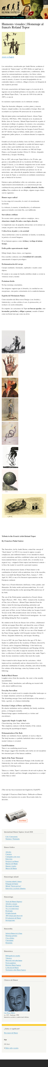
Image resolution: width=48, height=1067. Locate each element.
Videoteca (9, 958)
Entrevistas (9, 859)
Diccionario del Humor (11, 1033)
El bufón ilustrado (11, 913)
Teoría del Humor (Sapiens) (14, 902)
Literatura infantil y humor (14, 881)
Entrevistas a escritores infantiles (16, 888)
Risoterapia (9, 911)
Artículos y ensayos (11, 904)
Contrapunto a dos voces (13, 857)
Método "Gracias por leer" (13, 886)
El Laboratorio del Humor (13, 918)
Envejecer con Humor (12, 861)
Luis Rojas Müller (9, 1013)
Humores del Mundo (12, 864)
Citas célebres (10, 938)
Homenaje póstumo (11, 936)
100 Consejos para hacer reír (14, 916)
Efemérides (9, 943)
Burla (7, 1048)
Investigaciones (10, 920)
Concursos (9, 854)
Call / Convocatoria (11, 837)
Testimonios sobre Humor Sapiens (16, 970)
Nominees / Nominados (13, 839)
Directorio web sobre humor (14, 960)
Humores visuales (11, 866)
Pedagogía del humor (12, 884)
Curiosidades (9, 940)
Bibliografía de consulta (13, 956)
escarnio (15, 1048)
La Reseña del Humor (12, 968)
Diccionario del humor (12, 906)
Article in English (8, 57)
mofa (11, 1048)
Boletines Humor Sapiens (13, 965)
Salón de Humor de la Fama (14, 933)
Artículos (8, 852)
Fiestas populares (11, 963)
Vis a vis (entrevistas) (12, 909)
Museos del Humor (11, 868)
